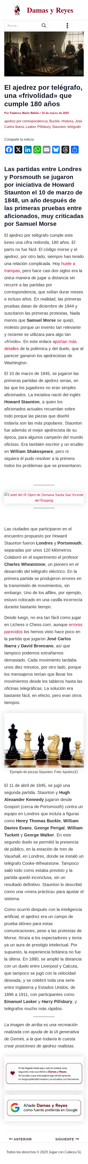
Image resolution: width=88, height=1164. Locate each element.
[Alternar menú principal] (67, 25)
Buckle (54, 121)
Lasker (31, 127)
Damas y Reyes (50, 10)
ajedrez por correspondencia (26, 121)
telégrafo (74, 127)
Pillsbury (43, 127)
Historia (67, 121)
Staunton (59, 127)
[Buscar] (44, 25)
